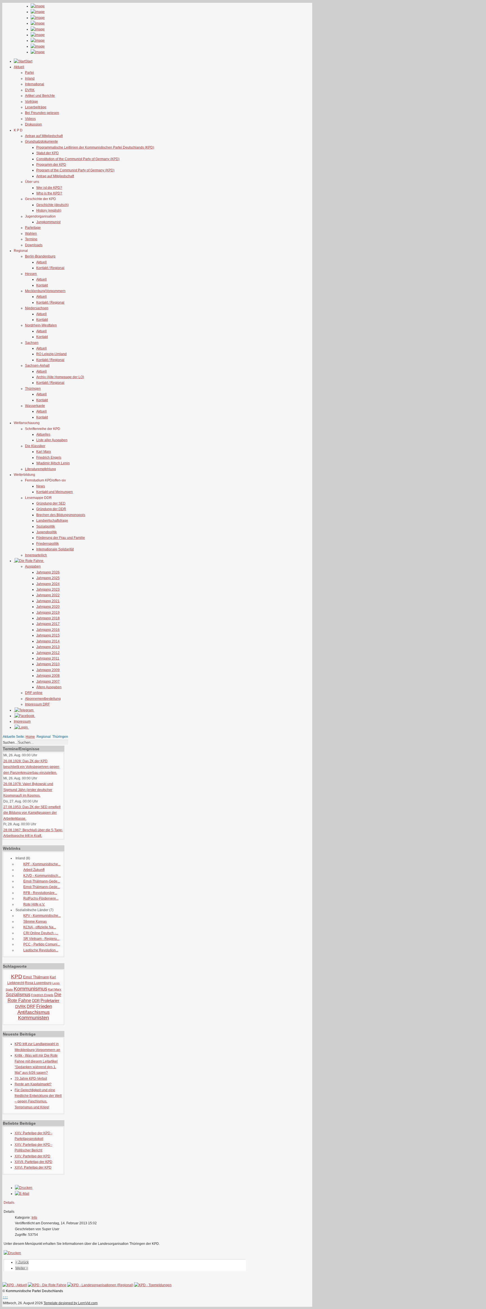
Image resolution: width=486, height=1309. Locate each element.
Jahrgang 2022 (48, 595)
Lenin (56, 983)
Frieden (44, 1006)
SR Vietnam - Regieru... (41, 939)
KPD (16, 976)
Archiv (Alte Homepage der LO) (60, 377)
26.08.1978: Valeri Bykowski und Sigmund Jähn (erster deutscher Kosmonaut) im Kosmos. (28, 789)
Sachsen (32, 343)
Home (30, 737)
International (34, 84)
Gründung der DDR (51, 509)
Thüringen (33, 389)
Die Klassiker (35, 446)
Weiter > (21, 1268)
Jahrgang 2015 (48, 635)
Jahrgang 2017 (48, 624)
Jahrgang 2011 (47, 658)
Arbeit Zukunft (33, 870)
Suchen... (10, 743)
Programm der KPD (51, 165)
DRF (31, 1006)
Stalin (9, 989)
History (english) (48, 210)
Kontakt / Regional (50, 268)
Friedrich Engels (48, 458)
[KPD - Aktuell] (15, 1285)
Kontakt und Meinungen (54, 492)
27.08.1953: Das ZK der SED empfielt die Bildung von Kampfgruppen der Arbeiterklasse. (31, 813)
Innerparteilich (36, 555)
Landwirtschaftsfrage (52, 521)
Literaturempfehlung (40, 469)
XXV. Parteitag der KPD (32, 1156)
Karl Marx (43, 452)
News (40, 486)
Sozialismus (18, 994)
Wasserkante (35, 406)
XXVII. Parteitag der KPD (33, 1162)
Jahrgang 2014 (48, 641)
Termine (31, 239)
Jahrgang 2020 (48, 607)
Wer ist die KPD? (49, 188)
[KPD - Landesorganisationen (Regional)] (100, 1285)
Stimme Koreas (35, 922)
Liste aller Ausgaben (52, 440)
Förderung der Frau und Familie (60, 538)
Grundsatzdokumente (41, 142)
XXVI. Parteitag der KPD (33, 1167)
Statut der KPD (47, 153)
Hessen (31, 274)
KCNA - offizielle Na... (39, 927)
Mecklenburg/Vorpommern (45, 291)
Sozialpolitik (45, 526)
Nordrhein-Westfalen (41, 325)
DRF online (33, 693)
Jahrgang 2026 (48, 572)
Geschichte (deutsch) (52, 205)
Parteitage (33, 228)
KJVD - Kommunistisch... (42, 876)
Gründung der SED (51, 503)
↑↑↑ (5, 1297)
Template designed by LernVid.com (71, 1303)
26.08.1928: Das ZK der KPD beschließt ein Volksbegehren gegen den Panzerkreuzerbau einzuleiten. (31, 767)
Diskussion (33, 124)
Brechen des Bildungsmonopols (60, 515)
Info (34, 1218)
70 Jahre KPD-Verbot (31, 1079)
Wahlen (31, 234)
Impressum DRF (37, 704)
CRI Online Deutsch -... (40, 933)
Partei (29, 73)
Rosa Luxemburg (38, 983)
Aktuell (41, 262)
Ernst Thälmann (36, 977)
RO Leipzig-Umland (51, 354)
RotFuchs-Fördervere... (40, 898)
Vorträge (31, 102)
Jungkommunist (48, 222)
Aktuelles (43, 434)
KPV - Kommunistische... (42, 916)
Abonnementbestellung (43, 699)
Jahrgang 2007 (48, 681)
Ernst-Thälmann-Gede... (41, 881)
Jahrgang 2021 (48, 601)
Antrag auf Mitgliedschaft (44, 136)
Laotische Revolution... (40, 950)
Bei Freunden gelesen (42, 113)
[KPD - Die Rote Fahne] (47, 1285)
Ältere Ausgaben (49, 687)
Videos (30, 119)
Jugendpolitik (46, 532)
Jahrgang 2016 (48, 630)
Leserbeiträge (35, 107)
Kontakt (42, 285)
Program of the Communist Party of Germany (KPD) (75, 170)
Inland (30, 78)
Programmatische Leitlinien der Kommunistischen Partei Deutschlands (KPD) (95, 147)
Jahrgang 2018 (48, 618)
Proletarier (49, 1000)
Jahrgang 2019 (48, 613)
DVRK (30, 90)
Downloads (33, 245)
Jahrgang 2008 (48, 676)
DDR (36, 1001)
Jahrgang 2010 (48, 664)
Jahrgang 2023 (48, 589)
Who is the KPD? (49, 193)
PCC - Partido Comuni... (41, 944)
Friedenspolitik (47, 544)
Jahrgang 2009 (48, 670)
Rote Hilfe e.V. (34, 904)
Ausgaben (33, 566)
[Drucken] (23, 1188)
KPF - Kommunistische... (41, 864)
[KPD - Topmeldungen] (153, 1285)
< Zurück (22, 1262)
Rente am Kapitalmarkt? (33, 1084)
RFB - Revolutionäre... (40, 893)
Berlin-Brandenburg (40, 256)
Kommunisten (33, 1018)
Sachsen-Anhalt (37, 365)
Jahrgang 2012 (48, 653)
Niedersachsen (36, 308)
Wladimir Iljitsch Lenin (53, 463)
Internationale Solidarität (55, 549)
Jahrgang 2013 (48, 647)
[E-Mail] (22, 1194)
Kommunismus (30, 989)
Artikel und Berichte (40, 96)
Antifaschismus (33, 1012)
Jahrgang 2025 (48, 578)
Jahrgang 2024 (48, 584)
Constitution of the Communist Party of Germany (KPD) (78, 159)
